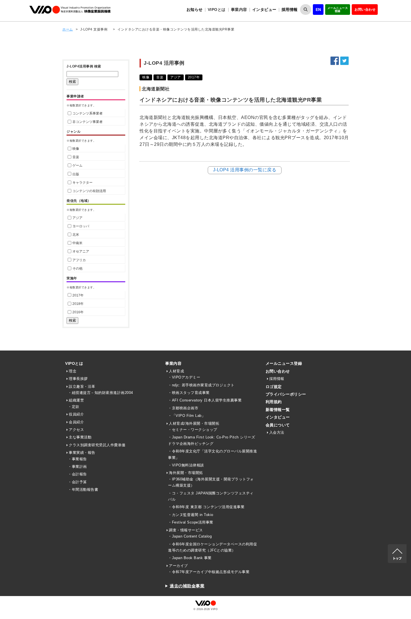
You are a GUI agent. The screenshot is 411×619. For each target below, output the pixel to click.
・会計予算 (77, 482)
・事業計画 (77, 466)
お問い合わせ (365, 9)
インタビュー (264, 9)
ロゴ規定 (274, 386)
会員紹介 (76, 422)
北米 (75, 235)
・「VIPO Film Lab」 (186, 416)
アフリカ (79, 260)
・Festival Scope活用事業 (190, 522)
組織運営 (76, 400)
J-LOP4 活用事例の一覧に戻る (245, 169)
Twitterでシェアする (344, 61)
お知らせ (194, 9)
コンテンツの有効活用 (89, 191)
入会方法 (276, 432)
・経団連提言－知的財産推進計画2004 (100, 393)
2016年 (78, 312)
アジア (77, 218)
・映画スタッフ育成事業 (189, 393)
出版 (75, 174)
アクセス (76, 430)
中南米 (77, 243)
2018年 (78, 304)
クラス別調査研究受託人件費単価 (97, 445)
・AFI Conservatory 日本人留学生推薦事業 (205, 400)
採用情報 (290, 9)
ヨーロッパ (80, 226)
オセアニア (80, 251)
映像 (75, 149)
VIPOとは (74, 363)
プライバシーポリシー (286, 394)
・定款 (73, 407)
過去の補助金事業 (187, 585)
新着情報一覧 (278, 409)
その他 (77, 268)
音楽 (75, 157)
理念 (72, 371)
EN (318, 9)
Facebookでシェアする (334, 61)
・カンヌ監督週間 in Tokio (190, 515)
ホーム (67, 29)
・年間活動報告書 (83, 489)
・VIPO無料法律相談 (186, 465)
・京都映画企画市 (183, 408)
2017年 (78, 295)
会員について (278, 425)
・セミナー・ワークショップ (192, 430)
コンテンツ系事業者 (87, 113)
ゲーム (77, 165)
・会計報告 (77, 474)
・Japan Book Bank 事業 (190, 558)
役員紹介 (76, 414)
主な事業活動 (80, 437)
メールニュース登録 (337, 9)
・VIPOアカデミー (184, 377)
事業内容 (173, 363)
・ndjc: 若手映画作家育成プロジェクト (201, 385)
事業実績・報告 (82, 452)
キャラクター (82, 182)
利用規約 (274, 402)
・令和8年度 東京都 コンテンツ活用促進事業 (206, 507)
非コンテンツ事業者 (87, 122)
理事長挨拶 (78, 379)
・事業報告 (77, 459)
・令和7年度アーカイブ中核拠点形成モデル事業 (208, 572)
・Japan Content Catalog (190, 536)
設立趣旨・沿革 (82, 386)
